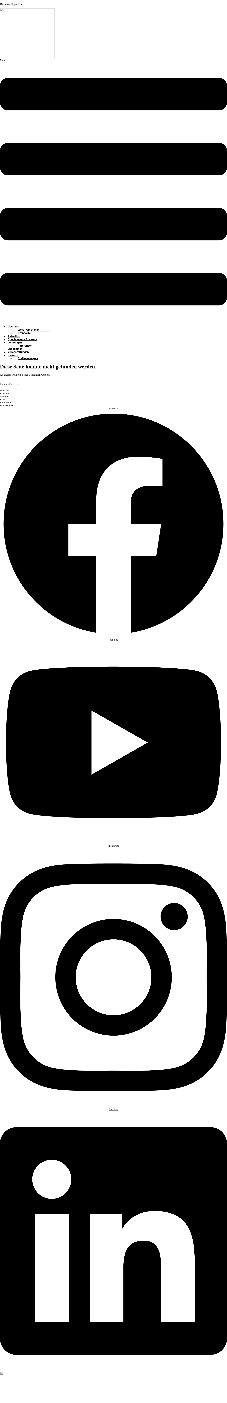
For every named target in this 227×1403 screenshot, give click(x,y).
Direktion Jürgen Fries (11, 4)
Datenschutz (6, 405)
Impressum (5, 402)
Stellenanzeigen (28, 358)
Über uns (5, 390)
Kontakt (4, 399)
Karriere (13, 355)
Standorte (24, 333)
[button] (113, 190)
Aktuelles (5, 396)
